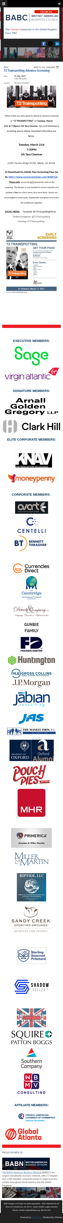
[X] (50, 44)
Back (6, 66)
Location (7, 83)
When (6, 76)
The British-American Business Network (21, 1172)
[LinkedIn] (57, 44)
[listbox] (46, 67)
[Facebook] (44, 44)
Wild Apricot (36, 1217)
